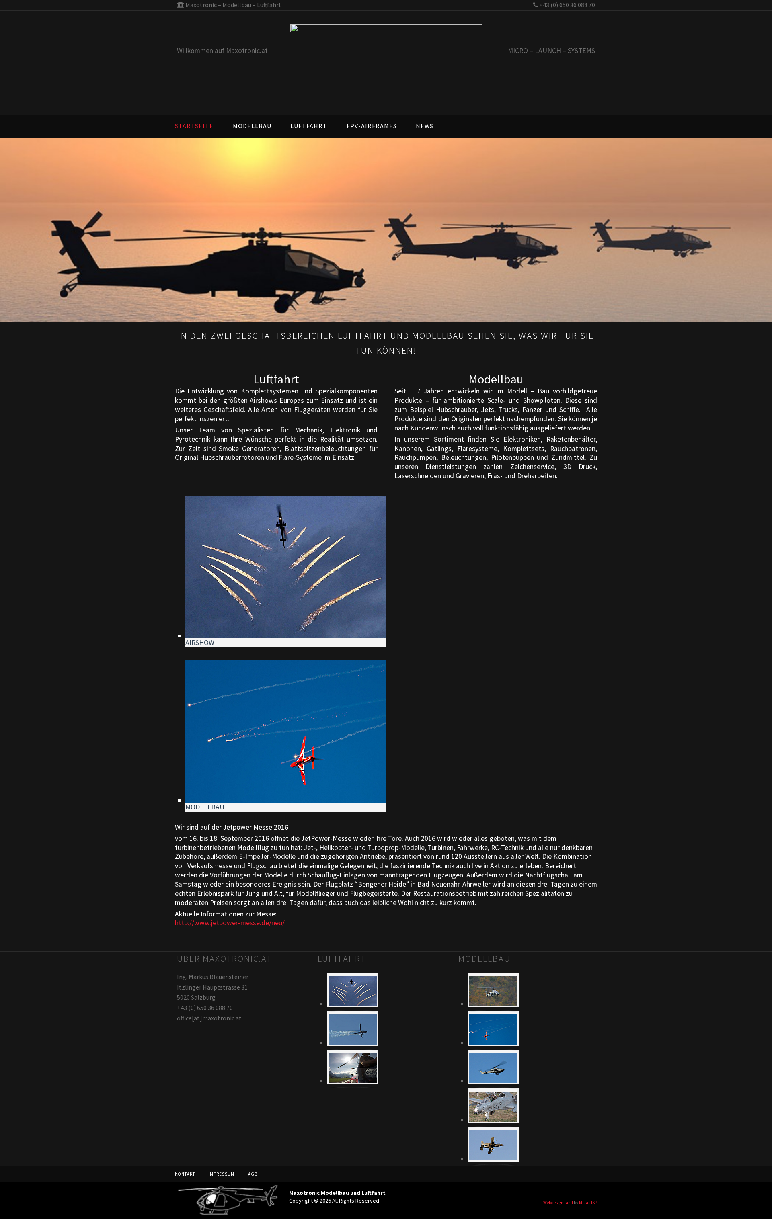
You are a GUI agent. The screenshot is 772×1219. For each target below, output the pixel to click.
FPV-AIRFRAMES (372, 126)
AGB (252, 1174)
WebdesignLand (558, 1202)
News (424, 126)
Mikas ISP (588, 1202)
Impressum (221, 1174)
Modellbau (252, 126)
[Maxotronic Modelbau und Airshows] (386, 68)
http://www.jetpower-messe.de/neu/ (230, 922)
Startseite (194, 126)
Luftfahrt (308, 126)
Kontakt (185, 1174)
